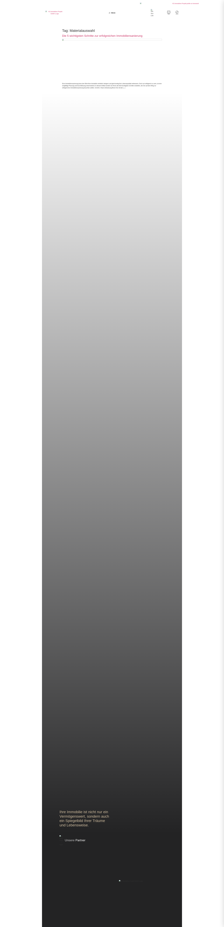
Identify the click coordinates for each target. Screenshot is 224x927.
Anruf (177, 14)
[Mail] (168, 12)
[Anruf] (176, 12)
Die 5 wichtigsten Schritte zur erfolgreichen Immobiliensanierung (102, 35)
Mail (169, 14)
